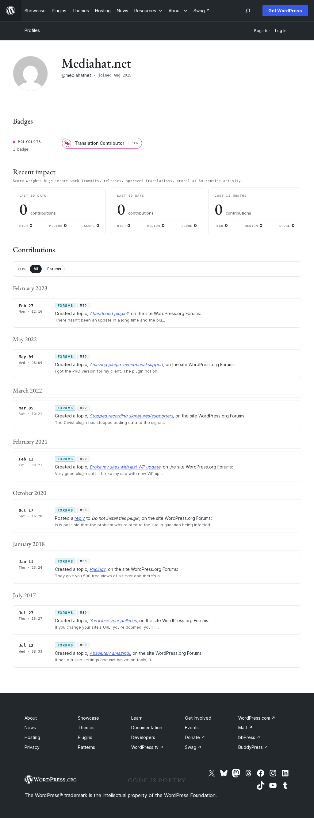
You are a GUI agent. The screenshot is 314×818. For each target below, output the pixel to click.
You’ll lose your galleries (113, 620)
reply (80, 518)
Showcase (88, 718)
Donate (195, 737)
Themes (86, 727)
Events (192, 727)
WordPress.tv (147, 747)
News (30, 727)
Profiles (32, 30)
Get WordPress (285, 10)
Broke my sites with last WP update (125, 466)
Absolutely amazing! (110, 653)
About (31, 718)
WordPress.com (256, 718)
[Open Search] (247, 11)
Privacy (32, 747)
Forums (54, 269)
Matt (245, 727)
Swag (193, 747)
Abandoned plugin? (109, 313)
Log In (280, 30)
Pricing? (97, 569)
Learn (137, 718)
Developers (143, 737)
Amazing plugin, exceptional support (126, 364)
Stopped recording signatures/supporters (131, 415)
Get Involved (198, 718)
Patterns (86, 747)
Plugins (85, 737)
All (35, 269)
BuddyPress (253, 747)
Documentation (146, 727)
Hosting (32, 737)
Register (262, 30)
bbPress (249, 737)
